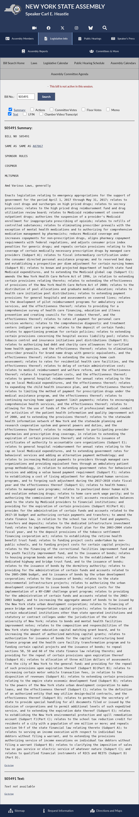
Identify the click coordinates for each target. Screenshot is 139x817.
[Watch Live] (34, 28)
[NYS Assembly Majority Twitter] (62, 28)
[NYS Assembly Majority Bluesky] (90, 28)
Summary (19, 110)
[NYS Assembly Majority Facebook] (48, 28)
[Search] (104, 28)
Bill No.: (9, 96)
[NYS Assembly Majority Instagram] (76, 28)
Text (15, 114)
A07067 (38, 146)
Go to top (9, 765)
